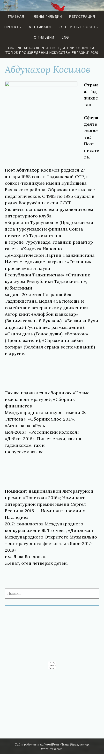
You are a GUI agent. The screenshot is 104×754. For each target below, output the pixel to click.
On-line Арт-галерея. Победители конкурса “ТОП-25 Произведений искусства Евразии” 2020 (51, 50)
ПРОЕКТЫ (13, 27)
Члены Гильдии (46, 16)
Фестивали (40, 27)
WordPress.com (51, 749)
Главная (16, 16)
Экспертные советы (78, 27)
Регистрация (82, 16)
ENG (65, 37)
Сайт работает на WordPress (37, 744)
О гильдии (44, 37)
